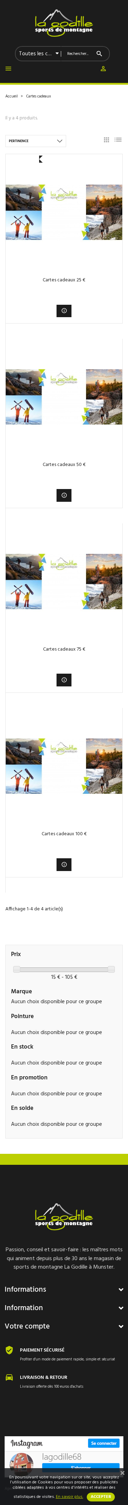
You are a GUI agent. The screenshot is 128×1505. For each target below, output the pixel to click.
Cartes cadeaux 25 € (64, 280)
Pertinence (18, 141)
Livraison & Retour (43, 1377)
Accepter (101, 1496)
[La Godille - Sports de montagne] (64, 23)
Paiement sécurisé (42, 1350)
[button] (103, 70)
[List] (118, 141)
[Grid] (106, 141)
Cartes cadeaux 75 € (64, 649)
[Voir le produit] (64, 311)
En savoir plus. (69, 1496)
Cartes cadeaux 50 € (64, 464)
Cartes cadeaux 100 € (64, 834)
